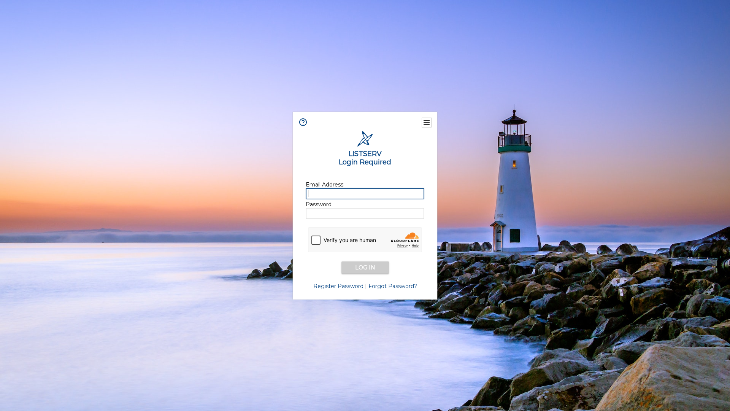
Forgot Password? (392, 286)
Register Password (338, 286)
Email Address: (325, 184)
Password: (319, 204)
